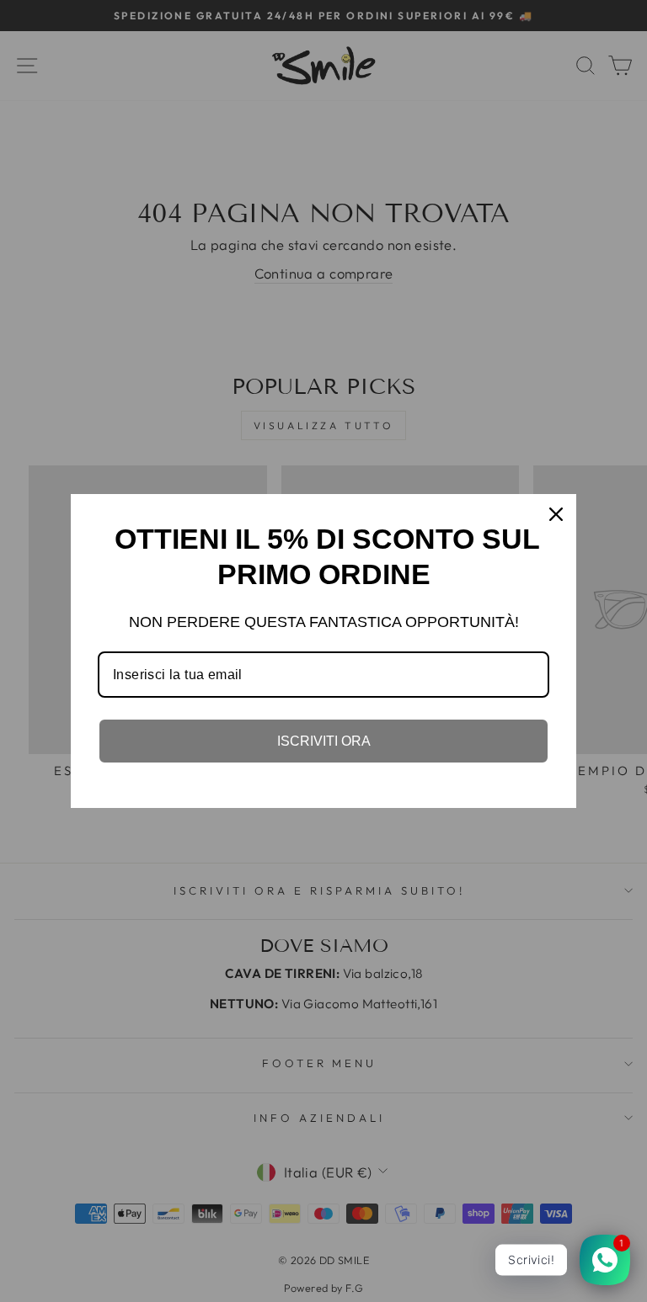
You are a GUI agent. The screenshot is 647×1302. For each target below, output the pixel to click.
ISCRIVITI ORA (324, 741)
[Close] (556, 514)
